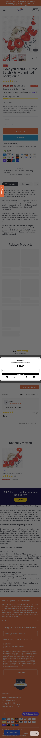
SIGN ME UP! (20, 374)
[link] (7, 377)
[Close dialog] (39, 359)
